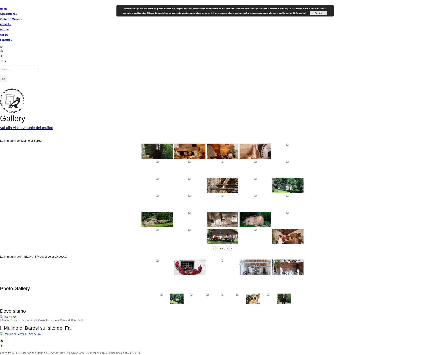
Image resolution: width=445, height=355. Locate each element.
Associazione (9, 13)
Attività (5, 24)
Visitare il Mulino (11, 19)
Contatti (6, 39)
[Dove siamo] (8, 317)
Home (3, 8)
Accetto (318, 12)
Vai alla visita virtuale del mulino (26, 128)
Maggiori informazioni (296, 13)
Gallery (4, 34)
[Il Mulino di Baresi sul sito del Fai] (20, 334)
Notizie (4, 29)
